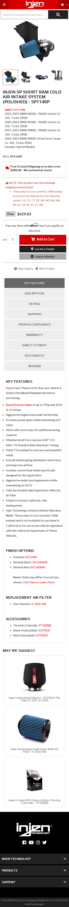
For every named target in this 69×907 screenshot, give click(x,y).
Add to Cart (45, 239)
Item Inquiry (25, 268)
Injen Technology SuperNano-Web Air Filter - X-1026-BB (35, 750)
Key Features (34, 283)
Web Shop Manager (34, 904)
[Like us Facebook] (24, 842)
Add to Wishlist (45, 256)
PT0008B (45, 625)
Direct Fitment (34, 345)
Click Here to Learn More (38, 582)
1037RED (42, 635)
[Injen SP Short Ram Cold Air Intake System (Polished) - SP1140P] (34, 42)
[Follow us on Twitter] (44, 842)
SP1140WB (40, 562)
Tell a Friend (46, 268)
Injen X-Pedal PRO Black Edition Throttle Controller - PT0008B (34, 801)
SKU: (6, 156)
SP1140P (31, 557)
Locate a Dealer (44, 249)
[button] (34, 14)
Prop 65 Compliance (35, 324)
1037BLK (44, 630)
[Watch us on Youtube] (31, 842)
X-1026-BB (38, 604)
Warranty (34, 334)
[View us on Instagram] (38, 842)
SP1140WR (37, 567)
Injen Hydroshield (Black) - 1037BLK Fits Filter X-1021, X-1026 (34, 699)
